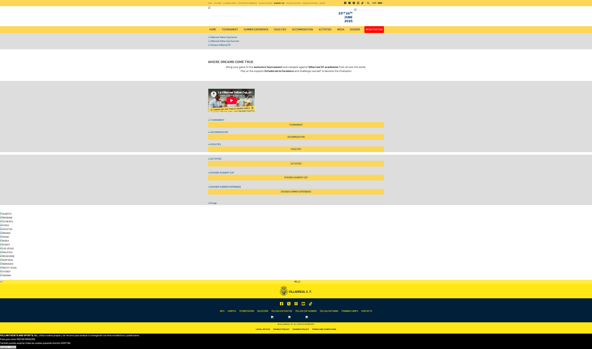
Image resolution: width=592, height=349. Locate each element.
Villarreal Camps (229, 3)
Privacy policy (281, 329)
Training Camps (349, 311)
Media (340, 29)
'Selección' (218, 3)
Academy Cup (279, 3)
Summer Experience (256, 29)
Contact (322, 3)
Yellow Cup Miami (329, 311)
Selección (262, 311)
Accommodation (302, 29)
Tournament (230, 29)
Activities (325, 29)
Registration (374, 29)
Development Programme (247, 3)
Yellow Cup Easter (265, 3)
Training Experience (310, 3)
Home (210, 3)
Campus (232, 311)
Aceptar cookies (8, 347)
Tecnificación (246, 311)
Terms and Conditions (324, 329)
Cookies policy (300, 329)
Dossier (355, 29)
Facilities (280, 29)
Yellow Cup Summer (293, 3)
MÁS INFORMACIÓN (26, 339)
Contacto (366, 311)
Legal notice (263, 329)
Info (222, 311)
